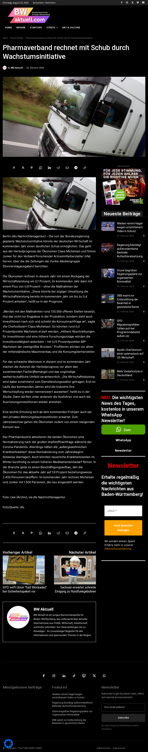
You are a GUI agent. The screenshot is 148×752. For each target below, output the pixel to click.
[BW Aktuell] (5, 68)
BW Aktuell (17, 67)
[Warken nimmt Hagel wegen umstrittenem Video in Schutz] (107, 226)
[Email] (67, 167)
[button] (140, 27)
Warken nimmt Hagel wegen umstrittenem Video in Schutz (130, 227)
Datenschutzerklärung (117, 548)
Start (5, 38)
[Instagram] (127, 3)
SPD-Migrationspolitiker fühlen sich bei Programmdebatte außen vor (128, 328)
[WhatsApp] (40, 167)
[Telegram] (76, 167)
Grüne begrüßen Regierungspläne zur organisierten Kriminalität (72, 713)
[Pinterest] (31, 167)
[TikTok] (74, 676)
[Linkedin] (49, 167)
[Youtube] (143, 3)
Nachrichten (16, 38)
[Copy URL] (85, 167)
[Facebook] (121, 3)
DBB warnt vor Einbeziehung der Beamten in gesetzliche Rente (69, 721)
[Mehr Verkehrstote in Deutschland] (107, 374)
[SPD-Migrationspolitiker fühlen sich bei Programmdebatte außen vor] (107, 323)
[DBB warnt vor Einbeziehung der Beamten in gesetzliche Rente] (107, 298)
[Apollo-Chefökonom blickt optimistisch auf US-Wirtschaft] (107, 352)
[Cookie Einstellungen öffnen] (8, 747)
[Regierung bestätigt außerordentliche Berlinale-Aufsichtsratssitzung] (107, 247)
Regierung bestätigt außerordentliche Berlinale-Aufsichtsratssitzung (72, 704)
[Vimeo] (137, 3)
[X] (132, 3)
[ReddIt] (58, 167)
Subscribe (123, 717)
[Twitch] (84, 676)
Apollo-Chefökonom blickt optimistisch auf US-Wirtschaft (130, 353)
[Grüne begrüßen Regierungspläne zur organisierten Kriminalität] (107, 273)
